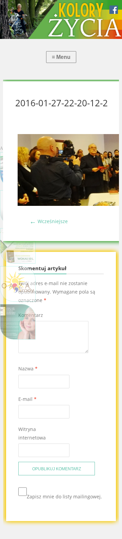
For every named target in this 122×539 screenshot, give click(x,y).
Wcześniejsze (48, 221)
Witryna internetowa (32, 433)
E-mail (27, 399)
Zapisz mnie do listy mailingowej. (64, 496)
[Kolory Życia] (61, 19)
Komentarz (30, 315)
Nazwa (28, 368)
